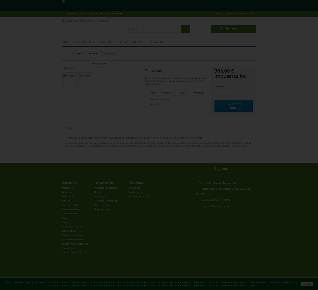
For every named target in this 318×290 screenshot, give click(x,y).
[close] (208, 107)
